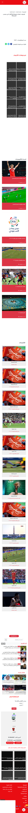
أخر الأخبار (25, 789)
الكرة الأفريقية (14, 384)
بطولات (25, 796)
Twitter (9, 44)
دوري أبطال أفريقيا (14, 406)
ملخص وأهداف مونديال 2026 (19, 260)
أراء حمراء (10, 791)
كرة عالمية (14, 429)
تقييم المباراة (10, 742)
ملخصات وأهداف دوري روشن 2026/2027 (17, 238)
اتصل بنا (25, 802)
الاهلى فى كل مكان (7, 789)
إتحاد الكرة (18, 12)
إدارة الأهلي (14, 607)
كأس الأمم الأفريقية (22, 787)
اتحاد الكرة (12, 12)
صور (26, 800)
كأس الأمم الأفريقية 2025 (14, 386)
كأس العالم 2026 (21, 312)
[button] (2, 644)
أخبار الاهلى (24, 791)
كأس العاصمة (14, 362)
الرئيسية (24, 12)
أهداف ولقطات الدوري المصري (19, 204)
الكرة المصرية (24, 793)
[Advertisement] (14, 50)
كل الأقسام (14, 636)
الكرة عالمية (9, 785)
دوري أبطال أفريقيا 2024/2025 (14, 520)
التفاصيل (18, 742)
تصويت (14, 708)
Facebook (11, 44)
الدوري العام (14, 473)
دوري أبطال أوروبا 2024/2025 (14, 565)
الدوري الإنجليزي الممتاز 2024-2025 (14, 587)
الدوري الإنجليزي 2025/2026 (14, 453)
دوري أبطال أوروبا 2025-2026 (14, 431)
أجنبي (21, 705)
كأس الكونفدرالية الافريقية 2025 (14, 498)
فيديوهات (24, 798)
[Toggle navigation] (2, 2)
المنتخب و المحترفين (7, 787)
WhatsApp (6, 44)
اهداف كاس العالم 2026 (20, 286)
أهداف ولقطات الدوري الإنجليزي (18, 178)
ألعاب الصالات (14, 610)
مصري (21, 703)
